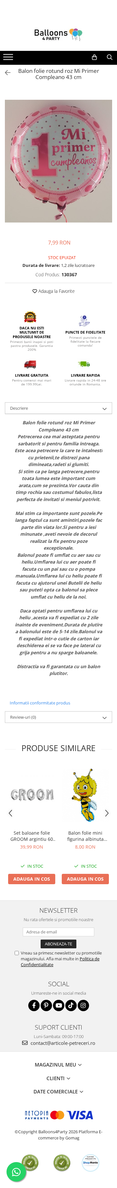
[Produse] (9, 59)
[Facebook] (34, 1005)
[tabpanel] (58, 161)
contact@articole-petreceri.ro (62, 1043)
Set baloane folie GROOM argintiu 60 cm (31, 836)
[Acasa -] (58, 34)
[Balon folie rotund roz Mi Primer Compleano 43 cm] (58, 161)
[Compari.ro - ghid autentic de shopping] (30, 1163)
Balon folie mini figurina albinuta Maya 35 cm (85, 836)
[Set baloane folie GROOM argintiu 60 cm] (31, 795)
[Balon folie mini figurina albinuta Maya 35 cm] (85, 795)
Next (107, 168)
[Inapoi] (5, 72)
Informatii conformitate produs (40, 703)
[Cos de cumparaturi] (94, 57)
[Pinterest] (46, 1005)
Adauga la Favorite (56, 291)
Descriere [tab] (19, 408)
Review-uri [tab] (23, 717)
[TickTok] (71, 1005)
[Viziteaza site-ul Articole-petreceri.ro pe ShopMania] (90, 1163)
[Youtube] (58, 1005)
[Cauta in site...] (109, 57)
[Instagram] (83, 1005)
